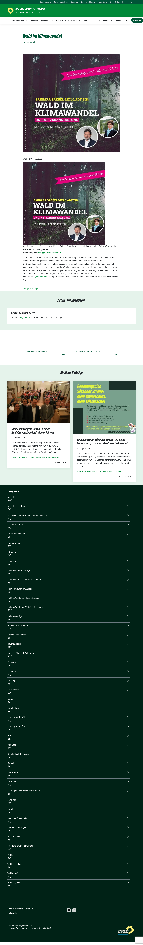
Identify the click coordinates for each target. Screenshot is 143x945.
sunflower (24, 928)
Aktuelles (15, 457)
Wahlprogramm (14, 882)
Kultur (10, 699)
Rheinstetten (13, 772)
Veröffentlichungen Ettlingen (20, 845)
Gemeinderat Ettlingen (17, 625)
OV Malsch (12, 763)
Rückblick (11, 781)
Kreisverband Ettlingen (30, 9)
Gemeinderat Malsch (16, 634)
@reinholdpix (41, 276)
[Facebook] (69, 910)
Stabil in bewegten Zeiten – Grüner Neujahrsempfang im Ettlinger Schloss (33, 430)
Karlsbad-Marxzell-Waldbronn (20, 653)
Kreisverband (46, 457)
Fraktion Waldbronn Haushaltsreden (23, 598)
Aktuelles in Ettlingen (26, 457)
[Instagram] (74, 910)
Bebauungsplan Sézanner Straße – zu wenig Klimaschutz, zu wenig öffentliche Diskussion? (102, 441)
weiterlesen (60, 462)
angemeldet (25, 317)
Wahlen (10, 855)
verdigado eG (46, 928)
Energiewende (13, 543)
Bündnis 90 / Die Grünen (27, 12)
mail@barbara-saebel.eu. (49, 252)
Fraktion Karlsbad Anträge (18, 570)
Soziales (11, 809)
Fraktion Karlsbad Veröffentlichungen (24, 579)
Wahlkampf (34, 289)
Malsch (110, 471)
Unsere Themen (14, 836)
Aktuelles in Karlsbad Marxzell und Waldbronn (28, 515)
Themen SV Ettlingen (16, 827)
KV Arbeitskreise (14, 708)
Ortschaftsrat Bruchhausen (19, 754)
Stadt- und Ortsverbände (18, 818)
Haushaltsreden (14, 643)
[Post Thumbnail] (38, 401)
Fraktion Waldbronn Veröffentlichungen (25, 607)
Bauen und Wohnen (16, 533)
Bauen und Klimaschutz (46, 353)
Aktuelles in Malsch (91, 471)
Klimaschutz (13, 662)
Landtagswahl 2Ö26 (16, 726)
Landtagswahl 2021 (16, 717)
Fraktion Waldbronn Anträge (19, 588)
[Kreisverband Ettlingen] (10, 10)
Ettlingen (38, 457)
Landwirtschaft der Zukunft (96, 353)
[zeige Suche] (131, 2)
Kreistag (11, 680)
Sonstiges (26, 289)
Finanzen (11, 561)
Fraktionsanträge (14, 616)
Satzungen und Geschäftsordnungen (23, 790)
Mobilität (11, 744)
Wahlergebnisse (14, 864)
